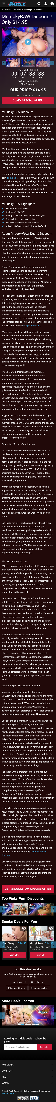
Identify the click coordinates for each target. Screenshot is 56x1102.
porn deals (12, 177)
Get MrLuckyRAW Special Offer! (28, 888)
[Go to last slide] (4, 63)
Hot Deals (8, 1064)
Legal (5, 1083)
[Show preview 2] (28, 62)
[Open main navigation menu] (4, 3)
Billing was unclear (39, 988)
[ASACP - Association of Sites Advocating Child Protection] (23, 1098)
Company (7, 1071)
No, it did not (37, 982)
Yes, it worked (19, 982)
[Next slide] (52, 63)
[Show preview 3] (43, 62)
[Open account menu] (45, 3)
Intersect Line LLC (10, 1093)
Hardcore (17, 9)
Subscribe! (44, 1047)
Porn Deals (6, 9)
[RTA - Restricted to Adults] (34, 1098)
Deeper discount (31, 325)
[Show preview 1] (13, 62)
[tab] (19, 962)
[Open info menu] (52, 3)
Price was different (16, 988)
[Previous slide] (2, 909)
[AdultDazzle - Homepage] (17, 3)
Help (4, 1077)
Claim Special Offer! (28, 100)
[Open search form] (39, 3)
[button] (13, 62)
